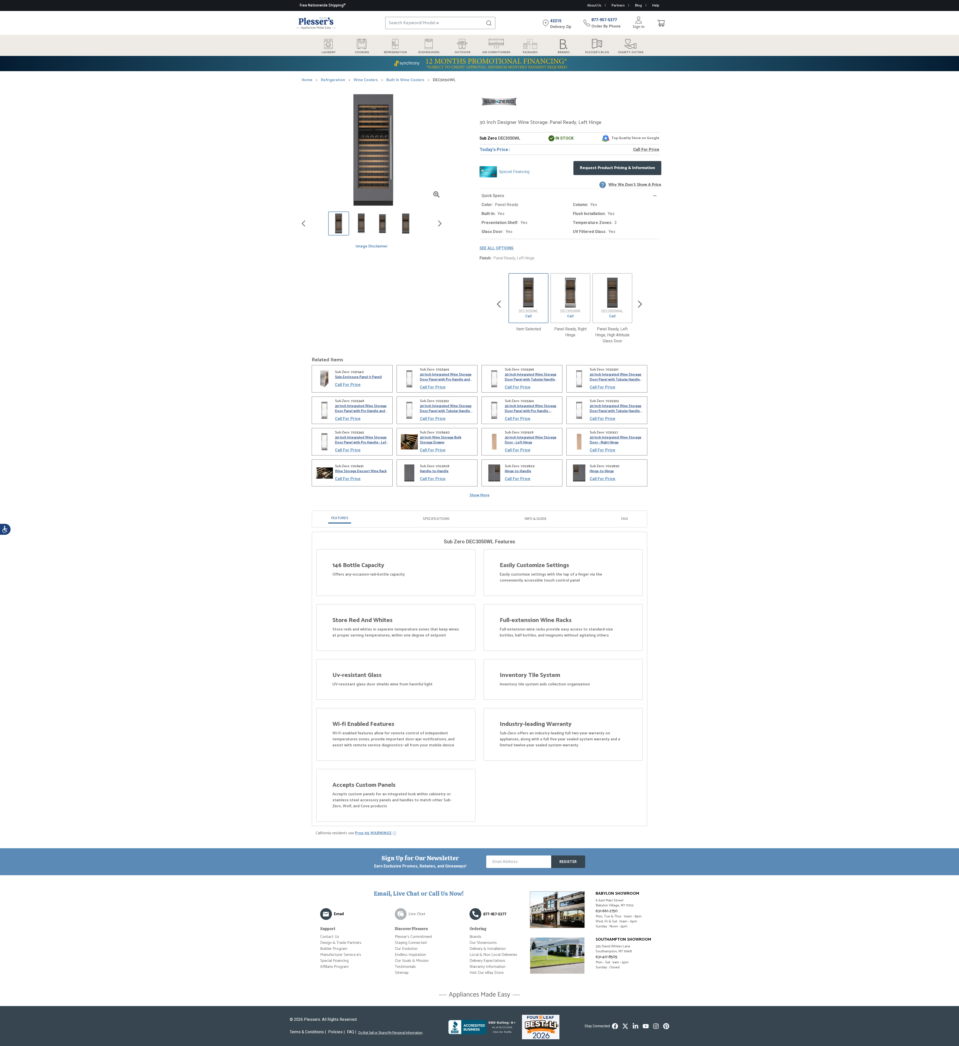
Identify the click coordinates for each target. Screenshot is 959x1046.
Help (655, 5)
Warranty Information (487, 966)
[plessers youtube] (646, 1026)
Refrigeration (333, 80)
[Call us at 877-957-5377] (475, 914)
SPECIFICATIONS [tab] (436, 519)
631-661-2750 (607, 911)
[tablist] (479, 519)
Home (307, 80)
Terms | (308, 1032)
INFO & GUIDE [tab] (535, 519)
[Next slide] (640, 304)
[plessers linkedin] (635, 1026)
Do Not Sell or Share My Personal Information (390, 1033)
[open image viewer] (436, 194)
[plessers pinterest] (666, 1026)
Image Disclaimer (372, 246)
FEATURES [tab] (339, 518)
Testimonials (405, 966)
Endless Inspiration (410, 954)
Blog (638, 5)
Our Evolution (406, 948)
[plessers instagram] (656, 1026)
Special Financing (334, 960)
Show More (479, 495)
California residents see (354, 833)
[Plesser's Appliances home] (316, 23)
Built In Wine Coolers (405, 80)
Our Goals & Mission (412, 960)
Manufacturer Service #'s (340, 954)
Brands (475, 936)
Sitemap (402, 972)
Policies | (336, 1032)
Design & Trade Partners (340, 942)
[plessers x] (625, 1026)
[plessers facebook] (615, 1026)
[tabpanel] (479, 680)
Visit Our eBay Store (486, 972)
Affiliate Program (334, 966)
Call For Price (646, 149)
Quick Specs (492, 195)
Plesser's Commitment (413, 936)
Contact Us (329, 936)
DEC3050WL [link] (444, 80)
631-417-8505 (606, 957)
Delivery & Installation (488, 948)
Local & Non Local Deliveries (493, 954)
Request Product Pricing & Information (617, 168)
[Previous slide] (498, 304)
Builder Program (333, 948)
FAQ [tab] (624, 519)
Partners (618, 5)
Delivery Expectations (487, 960)
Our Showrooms (483, 942)
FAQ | (351, 1032)
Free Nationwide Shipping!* (323, 5)
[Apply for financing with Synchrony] (479, 63)
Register (568, 862)
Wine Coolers (366, 80)
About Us (594, 5)
